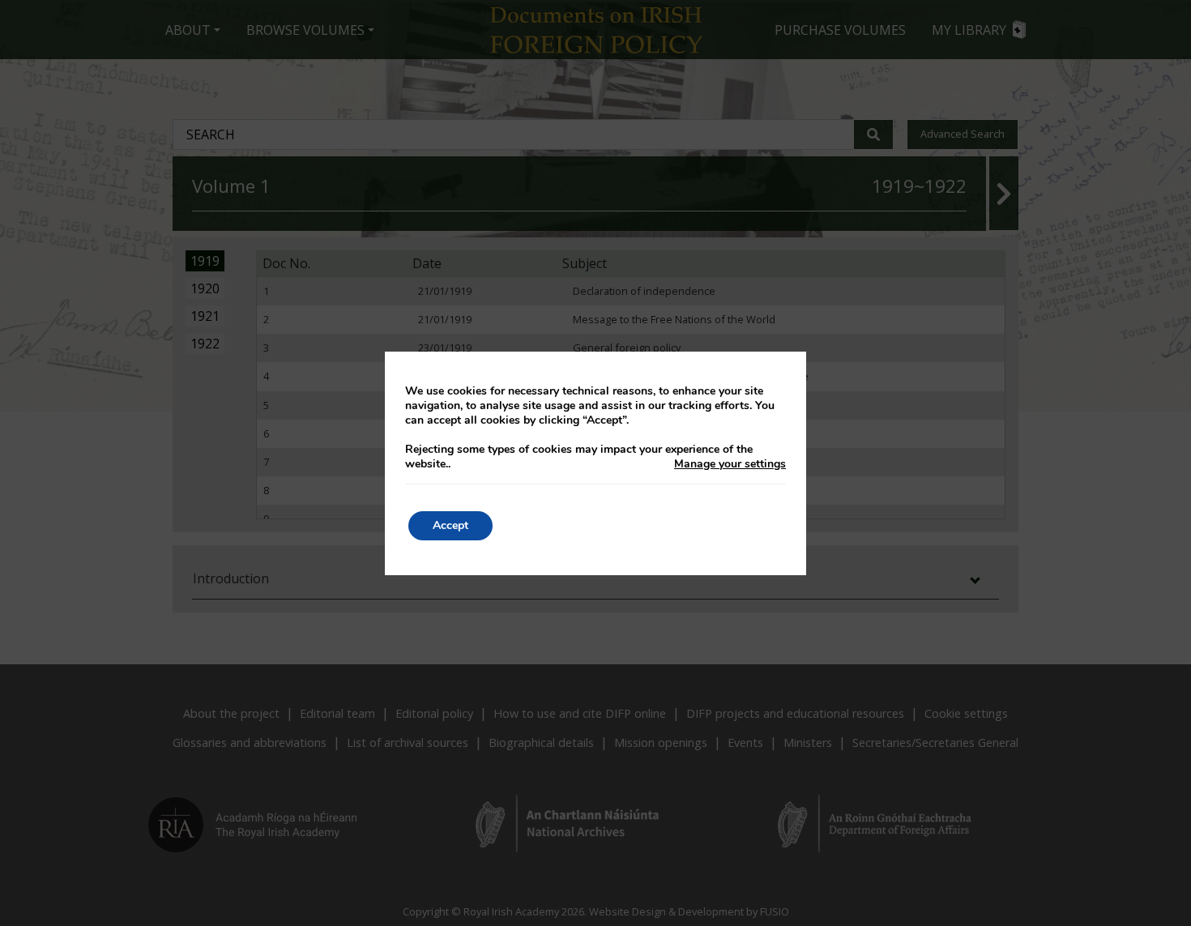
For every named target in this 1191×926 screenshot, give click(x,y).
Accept (450, 525)
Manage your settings (730, 464)
